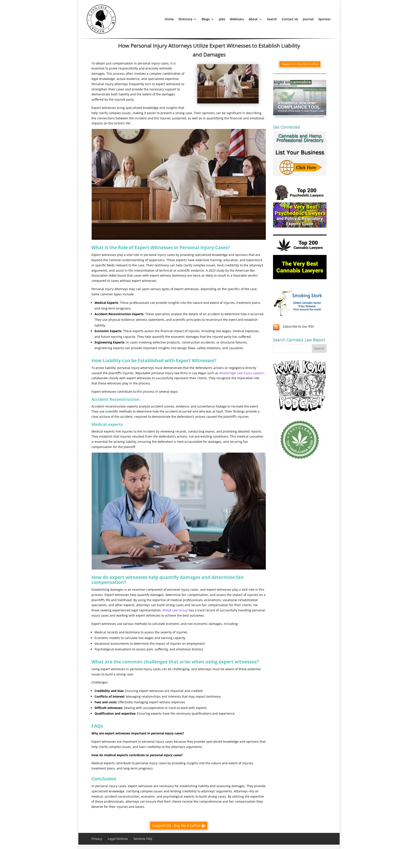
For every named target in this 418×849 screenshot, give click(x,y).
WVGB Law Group (175, 610)
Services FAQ (142, 839)
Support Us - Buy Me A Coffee (176, 825)
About (253, 19)
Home (169, 19)
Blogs (206, 19)
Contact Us (290, 19)
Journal (308, 19)
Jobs (222, 19)
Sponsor (324, 19)
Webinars (237, 19)
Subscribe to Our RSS (298, 326)
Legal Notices (118, 839)
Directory (185, 19)
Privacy (96, 839)
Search (272, 19)
